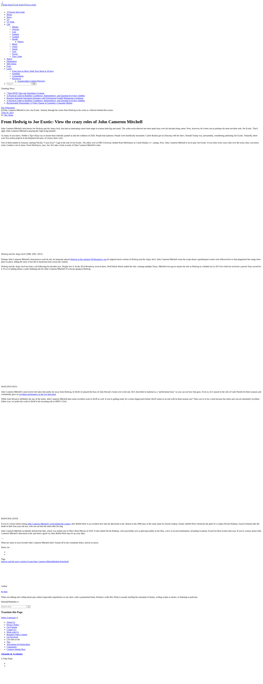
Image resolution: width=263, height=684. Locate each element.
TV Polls (10, 22)
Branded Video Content (17, 634)
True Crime (17, 56)
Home (9, 14)
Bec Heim (8, 115)
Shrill (66, 561)
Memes (15, 27)
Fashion (15, 34)
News (9, 17)
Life (8, 24)
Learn (9, 69)
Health (15, 39)
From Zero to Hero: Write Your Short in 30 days (33, 71)
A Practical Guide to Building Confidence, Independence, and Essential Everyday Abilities (46, 95)
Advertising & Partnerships (18, 644)
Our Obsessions (8, 108)
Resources (16, 78)
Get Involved (12, 637)
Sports (15, 49)
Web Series (11, 64)
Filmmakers (12, 61)
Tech (14, 51)
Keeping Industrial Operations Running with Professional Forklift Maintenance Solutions (45, 98)
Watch (9, 59)
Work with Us (13, 632)
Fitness (21, 41)
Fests (9, 66)
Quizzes (15, 29)
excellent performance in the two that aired (37, 394)
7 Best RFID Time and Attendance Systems (25, 93)
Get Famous (12, 627)
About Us (11, 622)
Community (12, 647)
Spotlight (16, 73)
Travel (15, 54)
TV (8, 19)
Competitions (18, 76)
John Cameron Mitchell (43, 561)
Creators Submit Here (16, 649)
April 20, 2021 (7, 112)
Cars (14, 32)
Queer (14, 46)
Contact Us (11, 629)
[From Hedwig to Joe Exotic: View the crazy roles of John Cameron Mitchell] (20, 586)
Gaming (15, 37)
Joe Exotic (28, 561)
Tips (8, 642)
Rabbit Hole (58, 561)
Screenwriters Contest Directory (31, 81)
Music (14, 44)
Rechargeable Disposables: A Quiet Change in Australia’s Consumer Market (39, 103)
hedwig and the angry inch (12, 561)
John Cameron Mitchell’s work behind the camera (48, 524)
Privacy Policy (13, 625)
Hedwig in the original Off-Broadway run (88, 259)
